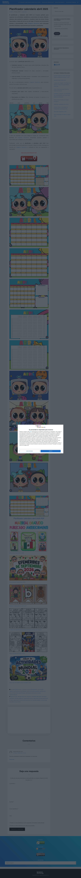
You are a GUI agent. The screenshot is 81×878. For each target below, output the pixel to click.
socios (30, 431)
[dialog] (40, 439)
